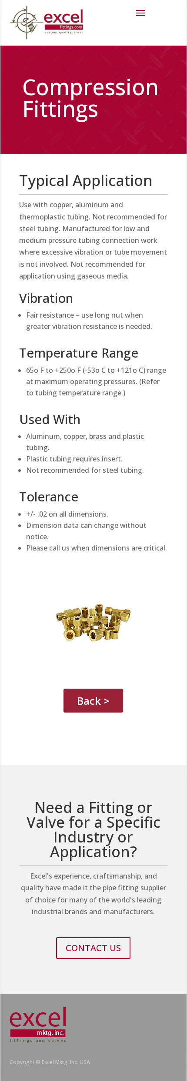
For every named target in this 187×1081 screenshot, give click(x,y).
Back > (93, 700)
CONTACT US (93, 948)
